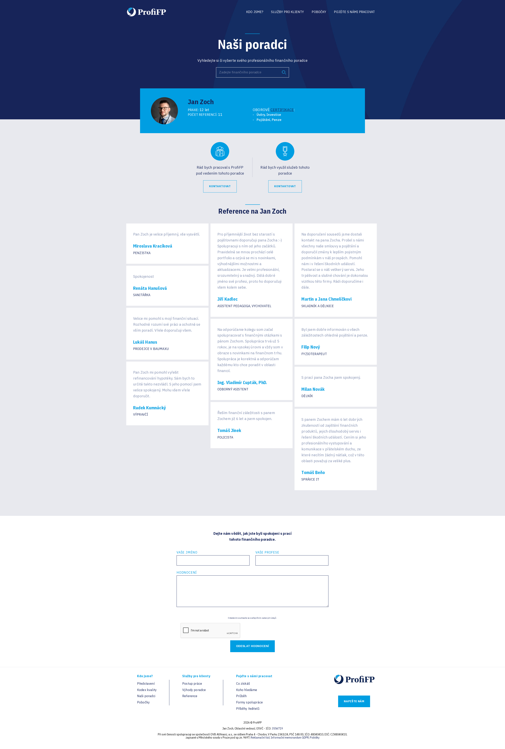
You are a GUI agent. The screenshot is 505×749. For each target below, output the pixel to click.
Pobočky (319, 12)
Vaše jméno (187, 552)
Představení (146, 683)
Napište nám (354, 701)
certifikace (282, 110)
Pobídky (315, 737)
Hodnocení (187, 572)
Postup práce (192, 683)
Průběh (241, 696)
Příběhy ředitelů (248, 709)
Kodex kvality (147, 690)
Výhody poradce (194, 690)
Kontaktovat (220, 186)
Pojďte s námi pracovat (354, 12)
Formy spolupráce (249, 702)
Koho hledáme (246, 690)
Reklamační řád (260, 737)
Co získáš (243, 683)
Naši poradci (146, 696)
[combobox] (252, 72)
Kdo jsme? (254, 12)
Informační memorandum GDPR (290, 737)
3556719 (277, 728)
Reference (189, 696)
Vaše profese (267, 552)
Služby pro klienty (287, 12)
